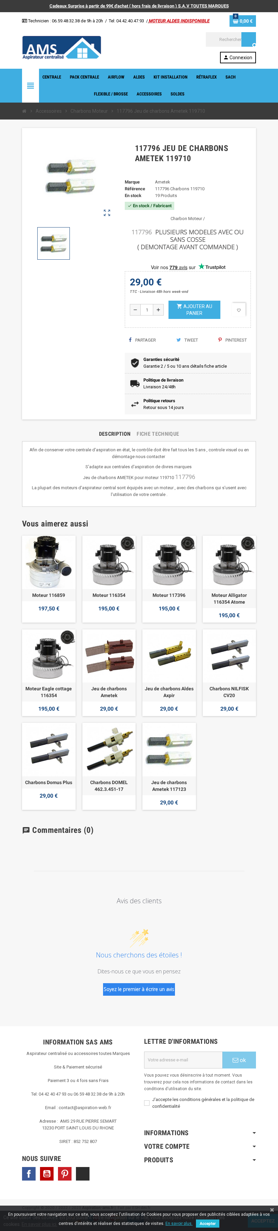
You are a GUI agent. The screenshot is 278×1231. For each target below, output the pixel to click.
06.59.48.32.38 (66, 20)
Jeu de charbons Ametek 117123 (169, 786)
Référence (135, 188)
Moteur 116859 (48, 595)
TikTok (83, 1174)
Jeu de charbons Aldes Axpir (169, 692)
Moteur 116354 (109, 595)
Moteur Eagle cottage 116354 (48, 692)
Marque (132, 182)
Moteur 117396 (169, 595)
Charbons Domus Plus (48, 782)
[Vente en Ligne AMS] (61, 47)
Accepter (208, 1223)
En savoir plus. (179, 1223)
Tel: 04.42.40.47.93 (126, 20)
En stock (133, 195)
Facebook (29, 1174)
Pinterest (235, 340)
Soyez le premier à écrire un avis (139, 989)
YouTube (47, 1174)
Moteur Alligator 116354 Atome (229, 598)
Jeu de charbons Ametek (109, 692)
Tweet (190, 340)
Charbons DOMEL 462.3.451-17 (109, 786)
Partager (145, 340)
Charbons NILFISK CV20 (229, 692)
